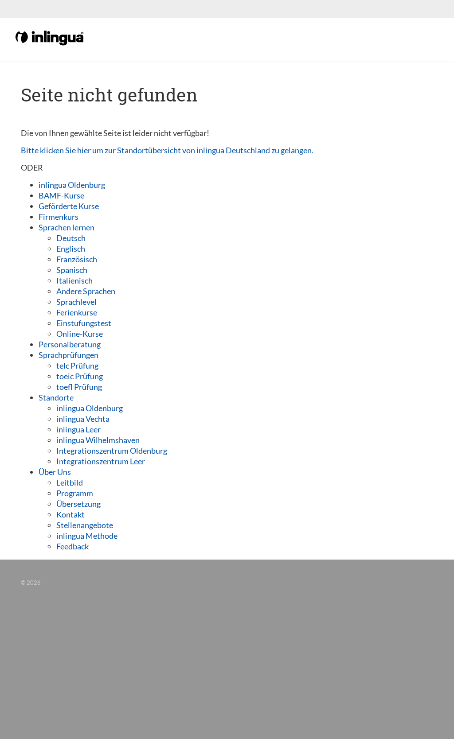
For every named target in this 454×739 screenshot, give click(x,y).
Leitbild (69, 482)
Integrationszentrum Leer (100, 461)
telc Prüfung (77, 365)
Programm (74, 493)
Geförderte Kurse (69, 206)
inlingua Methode (86, 536)
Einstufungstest (83, 323)
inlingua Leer (78, 429)
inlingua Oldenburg (72, 185)
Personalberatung (70, 344)
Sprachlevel (76, 302)
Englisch (70, 248)
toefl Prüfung (79, 387)
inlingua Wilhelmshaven (98, 440)
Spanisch (71, 270)
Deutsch (71, 238)
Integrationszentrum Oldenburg (111, 450)
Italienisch (74, 280)
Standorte (56, 397)
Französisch (76, 259)
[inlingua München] (50, 37)
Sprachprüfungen (68, 355)
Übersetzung (78, 504)
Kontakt (70, 514)
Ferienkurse (76, 312)
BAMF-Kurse (61, 195)
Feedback (72, 546)
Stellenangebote (84, 525)
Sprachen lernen (66, 227)
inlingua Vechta (83, 419)
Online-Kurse (79, 333)
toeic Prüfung (79, 376)
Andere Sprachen (85, 291)
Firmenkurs (58, 217)
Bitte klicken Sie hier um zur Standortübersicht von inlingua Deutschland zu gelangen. (167, 150)
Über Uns (55, 472)
